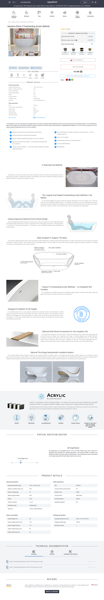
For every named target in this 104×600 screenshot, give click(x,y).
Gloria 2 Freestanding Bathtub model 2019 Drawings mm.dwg (26, 561)
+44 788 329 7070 (25, 2)
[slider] (20, 462)
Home (9, 22)
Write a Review (52, 591)
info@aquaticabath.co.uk (76, 6)
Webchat (87, 6)
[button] (39, 39)
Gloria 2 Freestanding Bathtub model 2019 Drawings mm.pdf (25, 567)
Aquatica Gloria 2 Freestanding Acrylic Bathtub (23, 22)
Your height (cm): (23, 458)
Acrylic (35, 96)
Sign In (85, 2)
